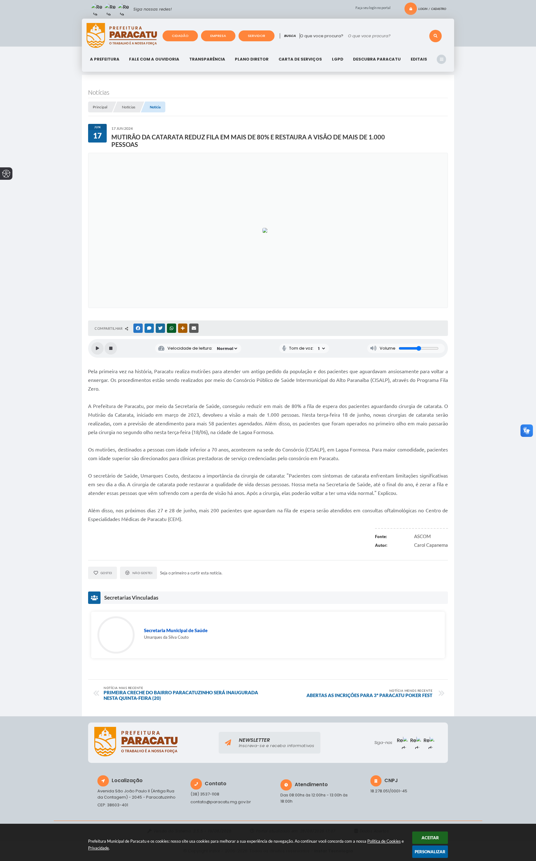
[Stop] (111, 348)
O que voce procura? (321, 36)
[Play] (97, 348)
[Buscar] (435, 36)
